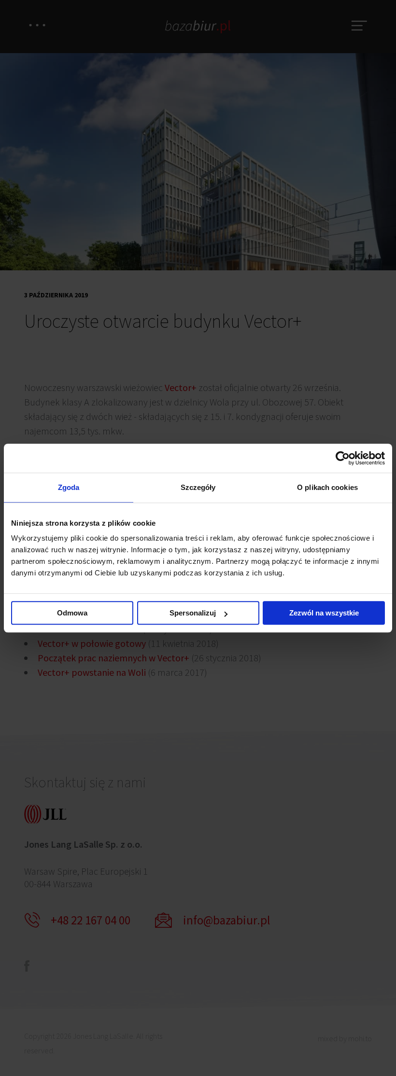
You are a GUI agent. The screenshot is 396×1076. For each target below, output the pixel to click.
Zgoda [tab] (69, 487)
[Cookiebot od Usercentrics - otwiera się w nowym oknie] (342, 458)
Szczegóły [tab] (198, 487)
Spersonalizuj (193, 613)
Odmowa (72, 613)
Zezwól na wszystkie (324, 613)
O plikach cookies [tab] (327, 487)
